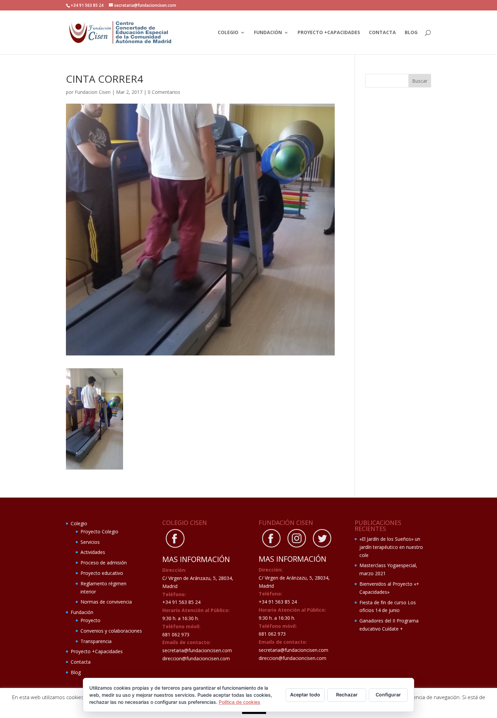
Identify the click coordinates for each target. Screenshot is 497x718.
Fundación (268, 32)
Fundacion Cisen (93, 92)
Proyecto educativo (101, 573)
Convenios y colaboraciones (111, 631)
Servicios (90, 542)
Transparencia (96, 641)
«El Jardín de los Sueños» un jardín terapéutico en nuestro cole (391, 547)
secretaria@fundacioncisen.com (197, 650)
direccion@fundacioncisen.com (196, 658)
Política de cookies (239, 702)
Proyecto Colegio (99, 531)
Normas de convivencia (106, 602)
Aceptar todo (305, 694)
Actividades (92, 552)
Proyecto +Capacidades (329, 32)
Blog (411, 32)
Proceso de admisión (103, 562)
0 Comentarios (164, 92)
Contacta (382, 32)
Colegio (228, 32)
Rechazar (347, 694)
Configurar (388, 694)
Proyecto (90, 620)
